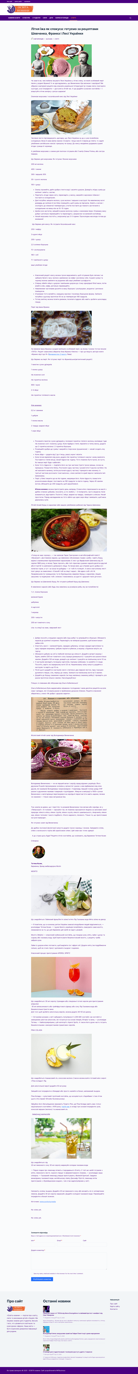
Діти (51, 18)
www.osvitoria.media (48, 1202)
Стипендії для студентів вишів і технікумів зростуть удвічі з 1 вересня (67, 1352)
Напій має (66, 1107)
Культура (26, 18)
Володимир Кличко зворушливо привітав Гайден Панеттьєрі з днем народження (71, 1333)
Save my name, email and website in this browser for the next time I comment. (58, 1273)
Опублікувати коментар (42, 1279)
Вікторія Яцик (49, 1354)
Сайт (84, 1241)
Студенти (36, 18)
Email (59, 1241)
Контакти (27, 1)
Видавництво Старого (58, 354)
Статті (73, 18)
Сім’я (45, 18)
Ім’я (33, 1241)
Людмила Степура (50, 1317)
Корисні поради (61, 18)
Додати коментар (38, 1250)
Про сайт (9, 1)
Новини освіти (14, 18)
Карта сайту (18, 1)
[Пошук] (130, 18)
